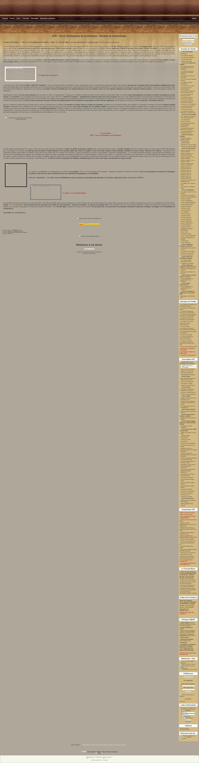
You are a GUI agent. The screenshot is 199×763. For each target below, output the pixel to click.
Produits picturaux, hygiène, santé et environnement (186, 139)
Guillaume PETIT (186, 227)
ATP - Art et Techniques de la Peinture (187, 363)
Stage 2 (188, 387)
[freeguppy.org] (90, 757)
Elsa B (183, 505)
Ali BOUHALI (184, 241)
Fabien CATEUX (186, 199)
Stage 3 (188, 396)
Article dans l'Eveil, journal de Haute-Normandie (187, 582)
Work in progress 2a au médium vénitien (187, 161)
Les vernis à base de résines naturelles (187, 95)
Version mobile (193, 669)
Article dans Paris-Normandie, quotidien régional (188, 592)
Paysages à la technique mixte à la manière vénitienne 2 (188, 471)
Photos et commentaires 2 (188, 394)
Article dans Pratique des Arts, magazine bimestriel (187, 585)
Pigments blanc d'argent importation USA (187, 533)
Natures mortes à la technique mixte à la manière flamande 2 (189, 455)
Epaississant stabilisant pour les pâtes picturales (188, 550)
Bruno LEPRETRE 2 (187, 223)
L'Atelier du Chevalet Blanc (188, 580)
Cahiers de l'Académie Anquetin (186, 257)
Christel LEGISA (185, 215)
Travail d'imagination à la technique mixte (188, 462)
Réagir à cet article (89, 248)
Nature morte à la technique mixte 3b (186, 170)
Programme (184, 437)
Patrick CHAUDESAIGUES (188, 197)
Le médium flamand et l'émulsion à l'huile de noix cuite (187, 343)
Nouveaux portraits (186, 489)
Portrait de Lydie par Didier (188, 144)
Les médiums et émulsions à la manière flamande (188, 117)
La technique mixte (186, 59)
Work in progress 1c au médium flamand (187, 157)
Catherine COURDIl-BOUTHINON (187, 229)
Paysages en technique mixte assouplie (188, 474)
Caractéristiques (191, 114)
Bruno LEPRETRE (186, 221)
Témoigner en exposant (188, 195)
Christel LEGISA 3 (186, 219)
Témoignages (190, 190)
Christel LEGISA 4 (186, 225)
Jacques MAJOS (186, 210)
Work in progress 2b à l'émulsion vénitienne (187, 164)
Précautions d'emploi (186, 135)
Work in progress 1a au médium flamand (187, 151)
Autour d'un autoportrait (187, 491)
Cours (188, 143)
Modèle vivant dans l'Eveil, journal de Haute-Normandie (188, 589)
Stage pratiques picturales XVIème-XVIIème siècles (188, 422)
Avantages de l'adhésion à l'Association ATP (187, 293)
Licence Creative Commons (109, 752)
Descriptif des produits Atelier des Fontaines (187, 128)
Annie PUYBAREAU (187, 201)
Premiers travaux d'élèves (188, 443)
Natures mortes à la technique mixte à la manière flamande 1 (189, 450)
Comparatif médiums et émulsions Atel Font (187, 132)
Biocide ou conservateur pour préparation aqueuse (187, 557)
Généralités (189, 52)
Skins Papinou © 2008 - (94, 752)
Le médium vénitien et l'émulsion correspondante (187, 318)
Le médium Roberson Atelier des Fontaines (187, 101)
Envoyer (188, 691)
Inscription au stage (186, 383)
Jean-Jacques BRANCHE (188, 235)
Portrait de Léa (185, 495)
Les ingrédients (185, 119)
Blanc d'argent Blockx (187, 514)
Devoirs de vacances (187, 477)
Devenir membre (188, 677)
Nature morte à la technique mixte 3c (186, 174)
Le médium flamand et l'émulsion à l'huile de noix (188, 112)
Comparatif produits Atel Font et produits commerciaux (188, 125)
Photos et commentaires (188, 385)
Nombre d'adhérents (187, 373)
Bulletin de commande (187, 253)
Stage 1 (188, 376)
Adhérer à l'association (187, 371)
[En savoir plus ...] (108, 757)
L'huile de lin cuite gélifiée (188, 104)
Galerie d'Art (190, 498)
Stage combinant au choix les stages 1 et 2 (188, 398)
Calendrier (184, 441)
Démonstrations (191, 148)
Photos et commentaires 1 (188, 392)
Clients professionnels (185, 284)
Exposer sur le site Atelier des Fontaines (188, 501)
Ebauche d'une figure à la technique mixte (188, 180)
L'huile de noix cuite (186, 109)
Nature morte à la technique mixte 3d (186, 177)
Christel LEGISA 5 (186, 234)
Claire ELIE (184, 232)
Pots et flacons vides (186, 554)
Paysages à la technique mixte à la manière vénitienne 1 (188, 466)
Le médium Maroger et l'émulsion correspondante (187, 312)
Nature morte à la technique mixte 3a (186, 167)
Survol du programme (187, 381)
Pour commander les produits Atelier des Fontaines (187, 280)
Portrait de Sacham (186, 496)
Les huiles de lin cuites (187, 86)
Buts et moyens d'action (188, 369)
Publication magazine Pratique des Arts (188, 266)
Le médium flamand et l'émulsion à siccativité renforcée (187, 72)
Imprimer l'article (94, 236)
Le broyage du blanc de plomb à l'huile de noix (188, 91)
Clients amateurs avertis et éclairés (188, 275)
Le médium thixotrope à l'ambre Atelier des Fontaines (188, 329)
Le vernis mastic (185, 326)
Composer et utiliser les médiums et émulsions (188, 389)
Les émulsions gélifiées (188, 57)
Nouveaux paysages (187, 493)
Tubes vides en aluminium (188, 553)
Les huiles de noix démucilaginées (186, 88)
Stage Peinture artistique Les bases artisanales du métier (188, 403)
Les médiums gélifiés (187, 55)
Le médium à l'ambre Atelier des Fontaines (187, 98)
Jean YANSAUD (185, 242)
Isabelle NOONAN (186, 206)
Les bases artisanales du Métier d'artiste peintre (188, 379)
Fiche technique (185, 121)
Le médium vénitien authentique (186, 83)
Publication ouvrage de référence (186, 245)
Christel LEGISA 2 (186, 217)
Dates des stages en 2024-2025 (188, 430)
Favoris (193, 664)
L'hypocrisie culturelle (187, 263)
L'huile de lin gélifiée (186, 335)
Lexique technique (186, 61)
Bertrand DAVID (185, 208)
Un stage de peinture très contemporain (188, 406)
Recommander (184, 668)
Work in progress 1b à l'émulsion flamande (187, 154)
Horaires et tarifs (186, 439)
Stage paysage (190, 409)
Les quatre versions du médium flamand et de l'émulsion (187, 68)
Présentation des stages (188, 374)
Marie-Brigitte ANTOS (187, 204)
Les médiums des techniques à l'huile (186, 260)
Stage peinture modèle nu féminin (187, 415)
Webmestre (183, 663)
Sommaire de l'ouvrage (187, 251)
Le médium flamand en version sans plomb (187, 106)
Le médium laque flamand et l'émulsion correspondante (188, 315)
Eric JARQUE (185, 212)
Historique (184, 53)
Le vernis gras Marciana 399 (189, 346)
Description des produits (187, 63)
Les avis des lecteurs (187, 255)
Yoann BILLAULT (186, 214)
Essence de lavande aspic (188, 541)
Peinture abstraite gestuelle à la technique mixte (189, 458)
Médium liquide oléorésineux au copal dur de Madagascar (188, 524)
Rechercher (188, 44)
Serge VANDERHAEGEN (188, 202)
